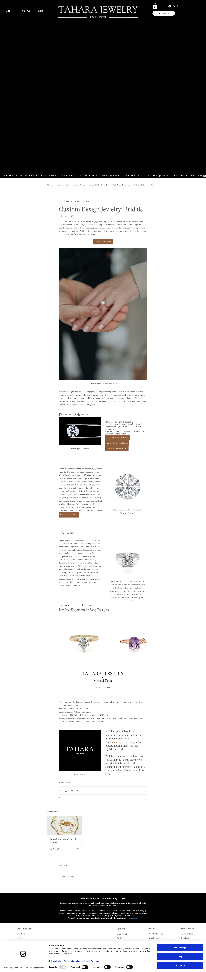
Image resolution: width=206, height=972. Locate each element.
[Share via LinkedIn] (72, 790)
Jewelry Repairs (156, 934)
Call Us (20, 938)
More (152, 185)
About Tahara (187, 934)
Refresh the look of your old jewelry (63, 841)
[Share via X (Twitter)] (66, 790)
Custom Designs (79, 185)
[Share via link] (77, 790)
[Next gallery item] (144, 640)
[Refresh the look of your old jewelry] (64, 825)
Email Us (21, 934)
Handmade (185, 938)
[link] (154, 6)
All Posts (50, 185)
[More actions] (145, 201)
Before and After (63, 185)
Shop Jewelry (123, 934)
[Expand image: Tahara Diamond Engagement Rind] (83, 640)
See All (156, 811)
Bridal (119, 938)
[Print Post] (83, 790)
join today (132, 918)
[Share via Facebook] (60, 790)
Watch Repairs (155, 938)
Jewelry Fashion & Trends (98, 185)
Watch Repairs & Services (121, 185)
